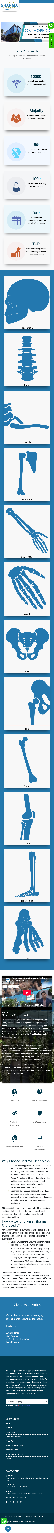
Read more (11, 1326)
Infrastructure (10, 1432)
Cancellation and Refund (14, 1454)
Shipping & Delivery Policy (14, 1445)
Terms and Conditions (13, 1437)
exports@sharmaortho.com (32, 1493)
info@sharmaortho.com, (14, 1493)
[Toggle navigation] (51, 7)
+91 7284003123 (12, 1487)
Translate (26, 1405)
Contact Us (9, 1459)
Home (8, 1423)
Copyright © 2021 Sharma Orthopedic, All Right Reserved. (24, 1516)
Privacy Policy (10, 1441)
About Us (9, 1428)
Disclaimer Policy (12, 1450)
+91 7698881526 (24, 1487)
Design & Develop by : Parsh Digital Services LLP (20, 1522)
